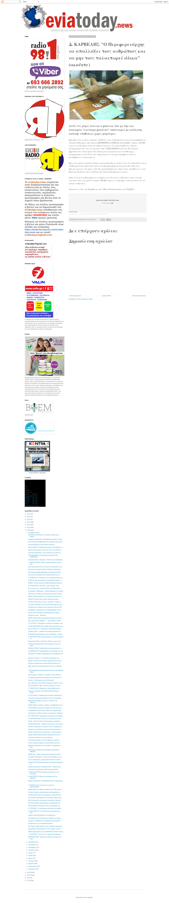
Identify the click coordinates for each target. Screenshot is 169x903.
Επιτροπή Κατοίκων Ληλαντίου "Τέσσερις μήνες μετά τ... (45, 641)
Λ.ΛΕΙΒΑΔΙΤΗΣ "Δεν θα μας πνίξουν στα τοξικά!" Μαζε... (45, 710)
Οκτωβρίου (32, 845)
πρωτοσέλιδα (34, 472)
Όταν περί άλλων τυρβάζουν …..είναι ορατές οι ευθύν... (45, 621)
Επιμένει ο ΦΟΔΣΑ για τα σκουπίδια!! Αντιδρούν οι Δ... (44, 663)
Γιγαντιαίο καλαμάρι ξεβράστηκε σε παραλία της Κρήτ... (45, 572)
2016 (28, 878)
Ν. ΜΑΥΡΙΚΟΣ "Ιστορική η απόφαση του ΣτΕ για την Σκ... (45, 708)
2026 (28, 514)
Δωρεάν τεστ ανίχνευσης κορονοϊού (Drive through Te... (45, 729)
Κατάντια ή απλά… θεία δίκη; (37, 615)
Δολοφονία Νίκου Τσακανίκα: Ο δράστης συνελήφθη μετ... (46, 560)
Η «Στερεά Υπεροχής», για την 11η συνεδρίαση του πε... (45, 757)
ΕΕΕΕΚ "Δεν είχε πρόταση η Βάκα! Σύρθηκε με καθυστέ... (45, 583)
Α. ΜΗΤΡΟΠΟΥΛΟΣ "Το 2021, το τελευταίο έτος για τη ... (45, 718)
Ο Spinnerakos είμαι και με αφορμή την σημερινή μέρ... (45, 795)
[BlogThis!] (103, 219)
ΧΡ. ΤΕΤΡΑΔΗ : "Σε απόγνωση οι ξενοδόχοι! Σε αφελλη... (45, 808)
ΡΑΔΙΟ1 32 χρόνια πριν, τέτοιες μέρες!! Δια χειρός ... (44, 599)
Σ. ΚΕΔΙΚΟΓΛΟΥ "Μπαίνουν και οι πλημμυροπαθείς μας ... (46, 577)
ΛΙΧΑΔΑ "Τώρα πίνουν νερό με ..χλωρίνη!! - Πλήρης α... (45, 602)
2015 (28, 880)
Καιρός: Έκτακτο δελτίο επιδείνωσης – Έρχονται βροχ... (45, 732)
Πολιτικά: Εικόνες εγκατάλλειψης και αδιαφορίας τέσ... (44, 803)
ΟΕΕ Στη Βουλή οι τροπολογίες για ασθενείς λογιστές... (45, 800)
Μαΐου (30, 858)
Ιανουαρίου (32, 869)
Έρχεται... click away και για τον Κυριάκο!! (41, 680)
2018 (28, 875)
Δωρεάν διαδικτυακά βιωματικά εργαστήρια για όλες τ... (45, 735)
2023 (28, 522)
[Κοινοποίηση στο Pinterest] (110, 219)
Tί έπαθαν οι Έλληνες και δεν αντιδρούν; (40, 737)
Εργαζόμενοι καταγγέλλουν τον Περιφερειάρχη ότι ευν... (45, 610)
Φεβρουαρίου (32, 866)
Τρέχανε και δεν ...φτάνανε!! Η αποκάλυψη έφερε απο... (45, 631)
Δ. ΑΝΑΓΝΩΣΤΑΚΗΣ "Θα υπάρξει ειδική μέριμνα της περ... (46, 626)
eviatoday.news (73, 214)
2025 (28, 516)
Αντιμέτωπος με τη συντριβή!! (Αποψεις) (40, 823)
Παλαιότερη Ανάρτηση (139, 296)
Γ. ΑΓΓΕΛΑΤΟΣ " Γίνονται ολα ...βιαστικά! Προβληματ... (45, 834)
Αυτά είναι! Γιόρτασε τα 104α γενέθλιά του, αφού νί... (44, 740)
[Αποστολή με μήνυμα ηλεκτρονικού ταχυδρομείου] (101, 219)
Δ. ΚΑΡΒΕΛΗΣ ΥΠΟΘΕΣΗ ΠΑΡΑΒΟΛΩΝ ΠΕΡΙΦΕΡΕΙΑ (92, 214)
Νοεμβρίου (32, 842)
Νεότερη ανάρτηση (75, 296)
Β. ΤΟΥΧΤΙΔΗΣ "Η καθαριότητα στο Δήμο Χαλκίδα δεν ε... (45, 695)
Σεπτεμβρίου (32, 847)
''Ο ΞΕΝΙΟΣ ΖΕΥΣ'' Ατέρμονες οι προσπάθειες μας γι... (44, 688)
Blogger (90, 897)
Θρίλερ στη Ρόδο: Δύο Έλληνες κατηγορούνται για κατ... (45, 661)
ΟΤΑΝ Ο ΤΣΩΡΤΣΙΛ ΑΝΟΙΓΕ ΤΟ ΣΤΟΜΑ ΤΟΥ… (42, 815)
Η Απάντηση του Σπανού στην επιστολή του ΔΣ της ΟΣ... (45, 607)
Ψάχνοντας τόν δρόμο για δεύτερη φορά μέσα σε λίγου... (45, 594)
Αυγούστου (32, 850)
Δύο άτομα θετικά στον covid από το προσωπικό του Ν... (45, 567)
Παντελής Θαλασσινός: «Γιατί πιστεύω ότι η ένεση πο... (45, 553)
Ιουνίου (30, 855)
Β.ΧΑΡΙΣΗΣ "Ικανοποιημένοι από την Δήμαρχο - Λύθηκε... (45, 634)
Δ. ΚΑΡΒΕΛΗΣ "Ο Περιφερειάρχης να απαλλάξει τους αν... (46, 651)
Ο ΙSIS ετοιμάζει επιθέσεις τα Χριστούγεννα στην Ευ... (44, 743)
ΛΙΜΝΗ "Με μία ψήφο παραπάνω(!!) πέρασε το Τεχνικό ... (45, 618)
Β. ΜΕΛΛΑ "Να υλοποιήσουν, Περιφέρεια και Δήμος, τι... (45, 580)
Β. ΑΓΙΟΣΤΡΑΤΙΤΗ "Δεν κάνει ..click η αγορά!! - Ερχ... (44, 586)
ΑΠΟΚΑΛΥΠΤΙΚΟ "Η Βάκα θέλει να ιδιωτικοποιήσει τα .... (45, 648)
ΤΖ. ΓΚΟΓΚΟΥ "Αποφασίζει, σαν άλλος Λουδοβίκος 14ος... (46, 623)
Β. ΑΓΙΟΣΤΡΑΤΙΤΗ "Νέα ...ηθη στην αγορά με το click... (44, 685)
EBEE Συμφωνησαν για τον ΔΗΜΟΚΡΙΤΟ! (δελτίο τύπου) (45, 831)
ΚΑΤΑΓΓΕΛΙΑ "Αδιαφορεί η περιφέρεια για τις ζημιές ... (44, 612)
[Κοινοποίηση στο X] (106, 219)
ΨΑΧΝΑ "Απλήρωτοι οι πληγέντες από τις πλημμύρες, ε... (45, 726)
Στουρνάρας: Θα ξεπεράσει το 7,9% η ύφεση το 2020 (44, 829)
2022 (28, 525)
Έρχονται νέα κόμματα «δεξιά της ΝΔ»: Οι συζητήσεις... (45, 550)
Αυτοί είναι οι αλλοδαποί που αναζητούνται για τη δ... (44, 575)
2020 (28, 530)
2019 (28, 872)
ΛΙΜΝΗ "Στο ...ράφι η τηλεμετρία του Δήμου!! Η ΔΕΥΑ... (45, 754)
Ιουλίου (30, 853)
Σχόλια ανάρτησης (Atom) (85, 299)
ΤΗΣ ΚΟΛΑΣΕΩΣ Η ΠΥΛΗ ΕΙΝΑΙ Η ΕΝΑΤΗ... (41, 544)
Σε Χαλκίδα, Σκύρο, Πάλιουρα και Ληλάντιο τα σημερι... (45, 818)
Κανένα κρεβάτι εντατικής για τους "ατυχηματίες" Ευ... (44, 806)
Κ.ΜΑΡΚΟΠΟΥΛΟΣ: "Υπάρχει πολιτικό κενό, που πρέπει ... (46, 724)
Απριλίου (31, 861)
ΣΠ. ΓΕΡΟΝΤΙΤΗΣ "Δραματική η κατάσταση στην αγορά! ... (46, 716)
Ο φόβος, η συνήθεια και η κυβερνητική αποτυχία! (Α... (45, 821)
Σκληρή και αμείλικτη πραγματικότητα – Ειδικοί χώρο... (45, 767)
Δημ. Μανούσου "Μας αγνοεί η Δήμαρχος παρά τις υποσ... (46, 683)
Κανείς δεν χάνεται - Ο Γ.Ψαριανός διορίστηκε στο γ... (44, 658)
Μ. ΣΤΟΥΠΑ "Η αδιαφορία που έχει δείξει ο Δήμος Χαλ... (45, 797)
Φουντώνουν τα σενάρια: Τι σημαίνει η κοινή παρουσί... (45, 675)
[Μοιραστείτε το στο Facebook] (108, 219)
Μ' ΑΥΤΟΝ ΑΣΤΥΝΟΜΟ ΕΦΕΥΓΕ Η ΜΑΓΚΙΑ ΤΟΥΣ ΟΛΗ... (45, 542)
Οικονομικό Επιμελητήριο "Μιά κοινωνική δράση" (43, 769)
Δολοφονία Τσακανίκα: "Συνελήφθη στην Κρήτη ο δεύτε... (45, 539)
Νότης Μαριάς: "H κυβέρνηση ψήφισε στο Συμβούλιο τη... (45, 547)
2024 (28, 519)
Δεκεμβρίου (32, 532)
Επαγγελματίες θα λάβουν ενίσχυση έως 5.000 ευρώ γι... (45, 789)
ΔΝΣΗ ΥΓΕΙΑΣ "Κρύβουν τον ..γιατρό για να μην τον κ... (45, 596)
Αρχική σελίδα (106, 296)
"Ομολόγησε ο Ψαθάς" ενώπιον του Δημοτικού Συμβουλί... (46, 713)
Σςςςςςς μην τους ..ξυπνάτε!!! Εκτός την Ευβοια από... (44, 588)
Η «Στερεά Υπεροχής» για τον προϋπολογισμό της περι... (45, 604)
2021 (28, 527)
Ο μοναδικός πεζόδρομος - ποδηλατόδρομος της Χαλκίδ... (46, 591)
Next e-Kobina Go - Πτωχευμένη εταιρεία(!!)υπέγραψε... (45, 629)
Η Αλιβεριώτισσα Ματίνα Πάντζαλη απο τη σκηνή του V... (45, 677)
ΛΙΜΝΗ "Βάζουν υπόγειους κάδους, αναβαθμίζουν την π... (46, 705)
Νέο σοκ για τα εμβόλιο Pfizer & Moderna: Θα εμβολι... (44, 569)
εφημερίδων (43, 472)
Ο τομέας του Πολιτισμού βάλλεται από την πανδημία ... (45, 698)
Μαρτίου (31, 863)
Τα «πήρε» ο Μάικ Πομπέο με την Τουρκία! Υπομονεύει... (45, 826)
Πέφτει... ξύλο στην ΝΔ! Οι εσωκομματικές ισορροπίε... (44, 721)
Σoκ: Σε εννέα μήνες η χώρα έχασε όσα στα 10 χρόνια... (45, 759)
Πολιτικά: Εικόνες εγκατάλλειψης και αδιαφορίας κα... (44, 792)
